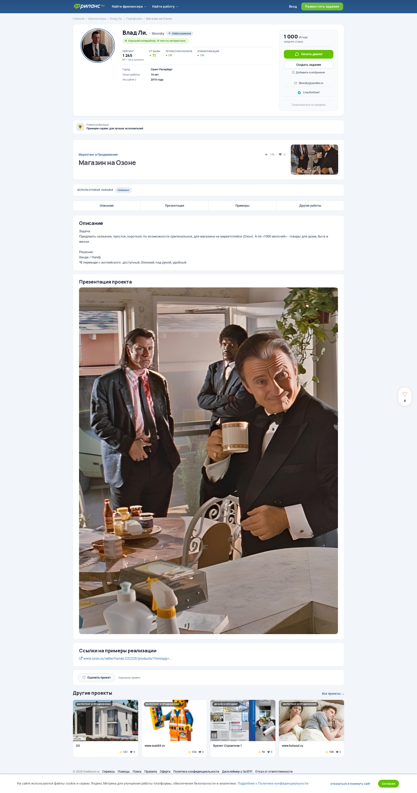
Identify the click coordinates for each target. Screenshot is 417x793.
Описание (107, 205)
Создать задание (308, 64)
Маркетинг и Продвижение (98, 154)
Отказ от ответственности (274, 771)
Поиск (137, 771)
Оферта (165, 771)
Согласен (388, 783)
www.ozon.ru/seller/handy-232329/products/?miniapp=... (127, 658)
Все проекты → (333, 693)
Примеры (242, 205)
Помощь (124, 771)
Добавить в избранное (310, 72)
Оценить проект (96, 677)
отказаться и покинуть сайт (350, 783)
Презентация (174, 205)
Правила (150, 771)
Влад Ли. (134, 33)
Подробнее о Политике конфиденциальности (273, 783)
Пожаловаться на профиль (309, 104)
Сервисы (108, 771)
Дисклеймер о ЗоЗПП (237, 771)
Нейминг (123, 190)
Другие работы (310, 205)
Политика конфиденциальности (196, 771)
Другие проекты (92, 693)
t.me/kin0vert (311, 92)
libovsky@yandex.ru (311, 83)
